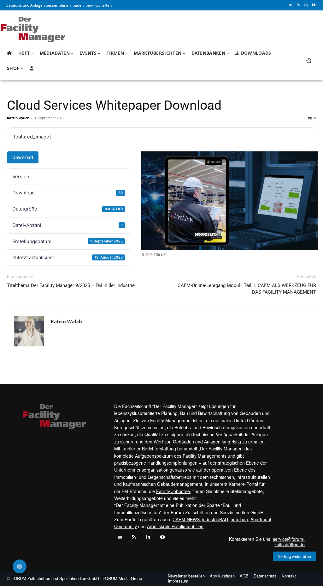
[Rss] (298, 5)
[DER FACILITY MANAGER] (41, 29)
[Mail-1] (291, 5)
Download (22, 157)
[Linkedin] (306, 5)
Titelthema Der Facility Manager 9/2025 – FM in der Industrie (71, 285)
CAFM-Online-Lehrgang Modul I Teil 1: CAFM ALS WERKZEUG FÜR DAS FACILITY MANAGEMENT (247, 289)
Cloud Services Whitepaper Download (114, 105)
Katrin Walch (18, 117)
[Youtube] (313, 5)
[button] (308, 60)
